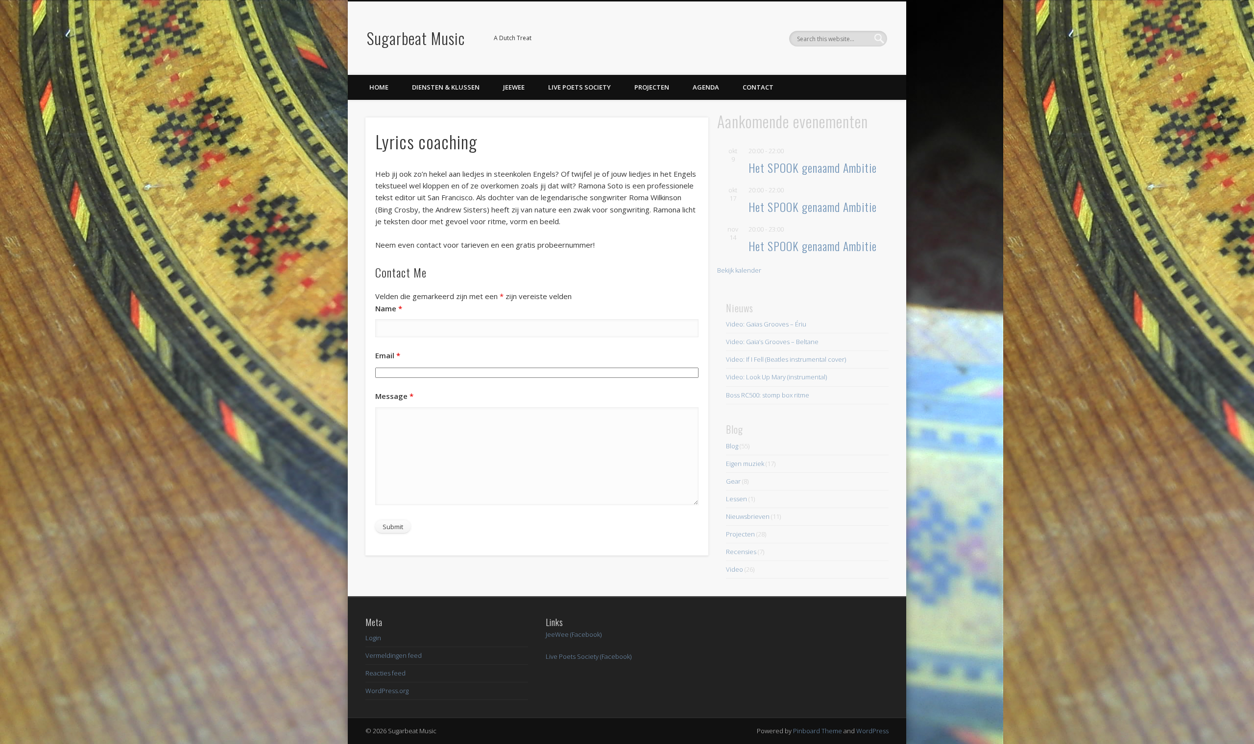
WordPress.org (387, 690)
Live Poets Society (579, 87)
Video (734, 569)
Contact (758, 87)
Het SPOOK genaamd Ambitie (812, 167)
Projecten (651, 87)
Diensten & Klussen (446, 87)
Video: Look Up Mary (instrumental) (776, 376)
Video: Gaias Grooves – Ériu (766, 324)
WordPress (872, 730)
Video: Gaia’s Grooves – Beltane (772, 341)
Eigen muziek (745, 463)
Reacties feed (385, 673)
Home (378, 87)
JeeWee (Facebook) (574, 634)
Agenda (706, 87)
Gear (733, 481)
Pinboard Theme (817, 730)
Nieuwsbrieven (748, 516)
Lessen (736, 498)
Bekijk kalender (739, 270)
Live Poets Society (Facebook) (588, 656)
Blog (732, 446)
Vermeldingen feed (393, 655)
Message (394, 396)
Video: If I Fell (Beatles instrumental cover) (786, 359)
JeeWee (514, 87)
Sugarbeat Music (416, 37)
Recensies (741, 551)
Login (373, 637)
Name (388, 308)
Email (387, 355)
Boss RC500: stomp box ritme (767, 395)
